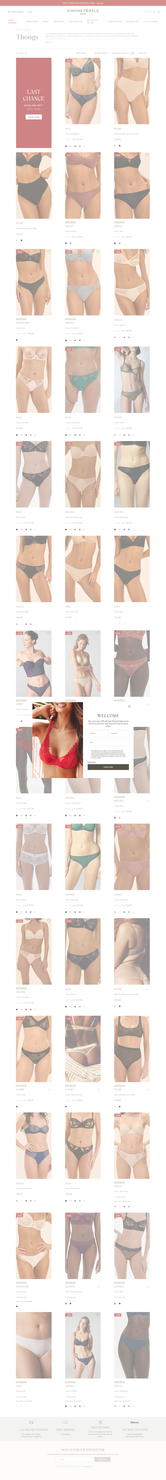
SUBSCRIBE (108, 767)
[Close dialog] (129, 706)
